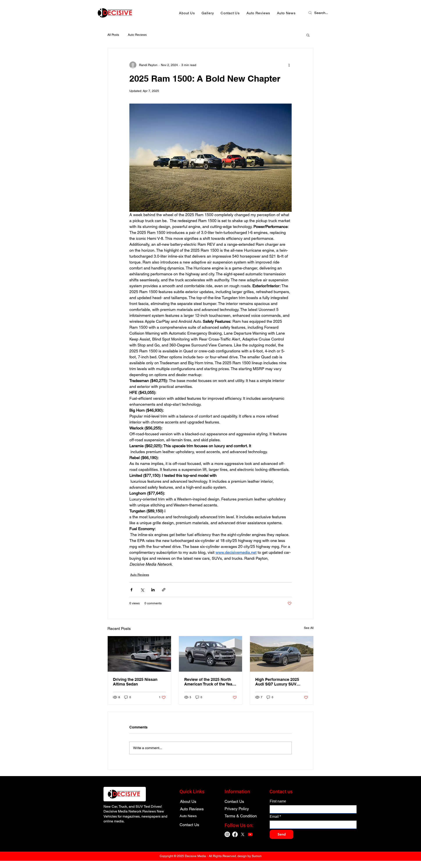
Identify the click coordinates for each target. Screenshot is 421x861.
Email (275, 816)
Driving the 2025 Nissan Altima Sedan (135, 681)
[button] (308, 35)
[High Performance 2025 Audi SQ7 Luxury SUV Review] (281, 654)
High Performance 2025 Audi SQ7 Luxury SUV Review (277, 681)
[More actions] (289, 65)
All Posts (113, 34)
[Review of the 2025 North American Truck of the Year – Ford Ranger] (210, 654)
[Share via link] (164, 590)
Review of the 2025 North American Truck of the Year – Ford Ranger (209, 681)
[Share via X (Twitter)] (142, 590)
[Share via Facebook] (131, 590)
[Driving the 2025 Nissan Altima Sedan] (139, 654)
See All (309, 628)
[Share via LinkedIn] (153, 590)
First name (278, 801)
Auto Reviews (137, 34)
